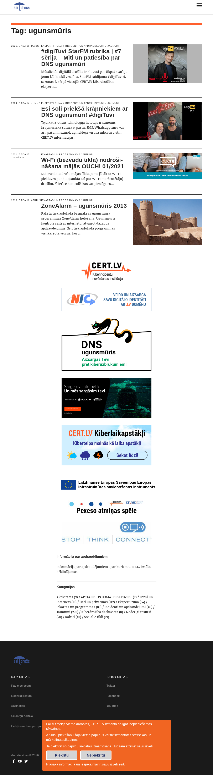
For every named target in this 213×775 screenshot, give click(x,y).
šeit (121, 764)
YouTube (112, 705)
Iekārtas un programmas (59, 154)
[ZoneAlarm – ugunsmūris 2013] (167, 221)
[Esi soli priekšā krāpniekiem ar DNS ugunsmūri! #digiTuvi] (167, 121)
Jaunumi (113, 46)
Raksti (70, 617)
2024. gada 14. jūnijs (25, 103)
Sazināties (18, 705)
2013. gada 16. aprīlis (26, 200)
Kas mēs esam (21, 685)
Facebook (113, 695)
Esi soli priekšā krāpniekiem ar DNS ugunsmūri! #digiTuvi (84, 111)
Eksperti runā (51, 46)
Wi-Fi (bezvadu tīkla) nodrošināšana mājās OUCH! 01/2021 (82, 163)
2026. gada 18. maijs (25, 46)
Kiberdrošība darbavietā (99, 612)
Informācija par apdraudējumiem (82, 566)
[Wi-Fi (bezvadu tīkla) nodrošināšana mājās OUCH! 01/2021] (167, 166)
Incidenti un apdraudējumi (84, 46)
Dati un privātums (94, 602)
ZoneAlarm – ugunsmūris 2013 (84, 206)
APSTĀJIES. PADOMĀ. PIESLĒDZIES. (106, 597)
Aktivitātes (65, 597)
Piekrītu (62, 755)
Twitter (110, 685)
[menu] (197, 5)
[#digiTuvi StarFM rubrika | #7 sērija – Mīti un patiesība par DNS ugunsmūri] (167, 63)
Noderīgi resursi (138, 612)
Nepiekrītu (96, 755)
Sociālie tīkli (93, 617)
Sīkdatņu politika (22, 716)
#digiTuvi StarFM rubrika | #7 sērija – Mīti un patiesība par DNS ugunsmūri (81, 57)
